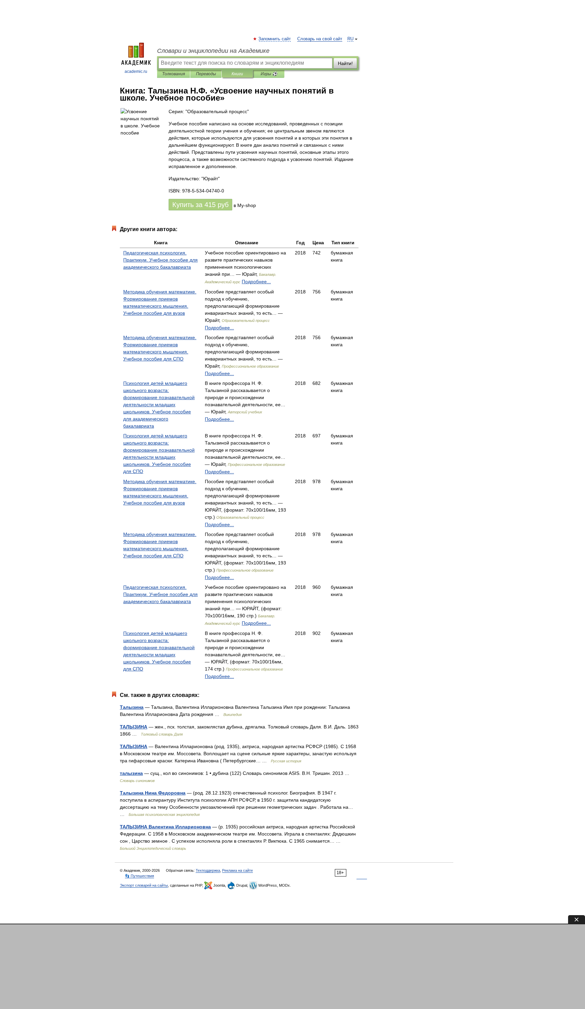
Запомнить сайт (275, 39)
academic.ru (136, 71)
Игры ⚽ (269, 73)
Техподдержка (208, 870)
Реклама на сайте (237, 870)
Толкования (173, 73)
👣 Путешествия (139, 876)
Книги (237, 73)
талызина (131, 773)
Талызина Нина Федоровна (153, 793)
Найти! (345, 63)
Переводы (206, 73)
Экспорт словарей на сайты (144, 885)
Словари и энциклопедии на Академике (213, 50)
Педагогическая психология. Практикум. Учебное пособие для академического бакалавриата (160, 260)
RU (350, 39)
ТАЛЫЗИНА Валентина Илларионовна (165, 826)
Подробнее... (256, 281)
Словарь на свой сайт (319, 39)
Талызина (132, 707)
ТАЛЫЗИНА (133, 726)
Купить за (200, 204)
